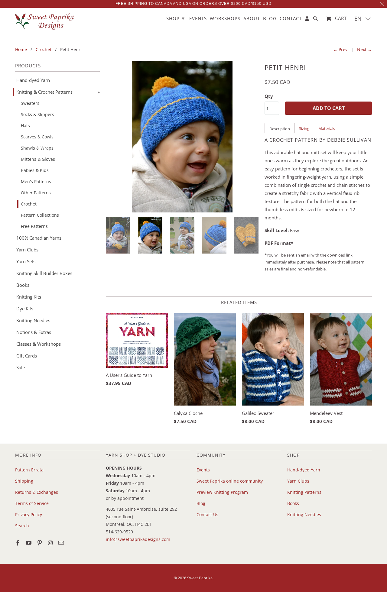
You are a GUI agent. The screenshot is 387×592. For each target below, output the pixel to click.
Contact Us (207, 514)
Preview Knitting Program (222, 492)
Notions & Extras (33, 332)
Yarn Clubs (27, 250)
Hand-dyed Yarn (33, 80)
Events (203, 470)
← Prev (340, 49)
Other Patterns (36, 193)
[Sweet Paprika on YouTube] (29, 542)
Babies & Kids (35, 170)
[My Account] (307, 20)
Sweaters (30, 103)
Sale (20, 367)
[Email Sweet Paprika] (61, 542)
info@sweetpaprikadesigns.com (138, 539)
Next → (364, 49)
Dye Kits (24, 309)
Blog (201, 503)
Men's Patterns (36, 181)
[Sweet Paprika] (45, 21)
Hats (25, 125)
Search (22, 526)
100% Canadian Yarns (38, 238)
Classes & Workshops (38, 344)
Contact (291, 18)
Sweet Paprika (200, 578)
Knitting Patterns (304, 492)
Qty (269, 96)
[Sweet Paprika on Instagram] (50, 542)
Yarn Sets (25, 261)
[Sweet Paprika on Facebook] (18, 542)
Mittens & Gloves (38, 159)
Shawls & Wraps (37, 148)
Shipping (24, 481)
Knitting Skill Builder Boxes (44, 273)
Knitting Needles (33, 320)
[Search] (316, 20)
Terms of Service (32, 503)
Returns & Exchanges (36, 492)
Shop (175, 18)
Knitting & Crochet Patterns (44, 92)
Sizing (304, 128)
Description (279, 128)
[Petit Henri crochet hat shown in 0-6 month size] (182, 136)
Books (22, 285)
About (251, 18)
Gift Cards (26, 356)
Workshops (225, 18)
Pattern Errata (29, 470)
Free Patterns (34, 226)
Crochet (29, 204)
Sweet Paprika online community (230, 481)
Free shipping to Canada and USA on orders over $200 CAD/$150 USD (193, 4)
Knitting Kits (28, 297)
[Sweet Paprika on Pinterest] (40, 542)
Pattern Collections (40, 215)
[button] (362, 18)
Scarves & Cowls (37, 137)
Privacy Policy (28, 514)
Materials (326, 128)
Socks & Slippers (37, 114)
